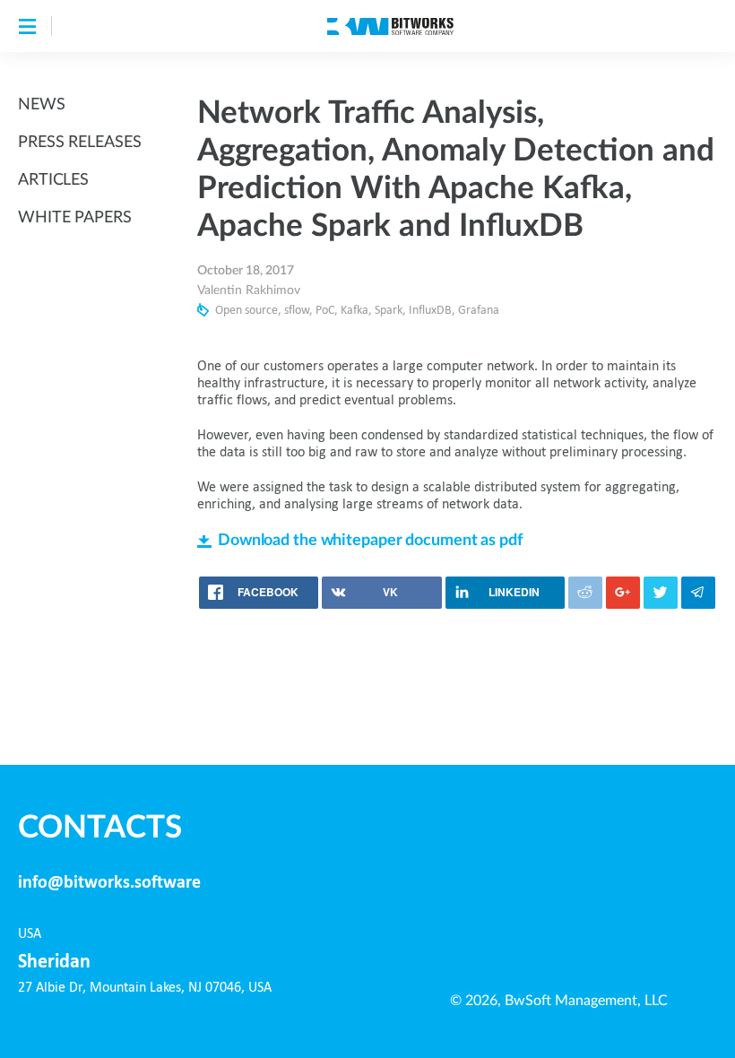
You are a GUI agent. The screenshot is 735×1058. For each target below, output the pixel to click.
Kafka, (356, 310)
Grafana (478, 310)
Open (228, 310)
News (41, 105)
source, (263, 310)
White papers (75, 218)
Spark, (390, 310)
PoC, (327, 310)
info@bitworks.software (109, 883)
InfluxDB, (432, 310)
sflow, (298, 310)
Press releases (79, 142)
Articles (53, 180)
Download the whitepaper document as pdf (370, 541)
